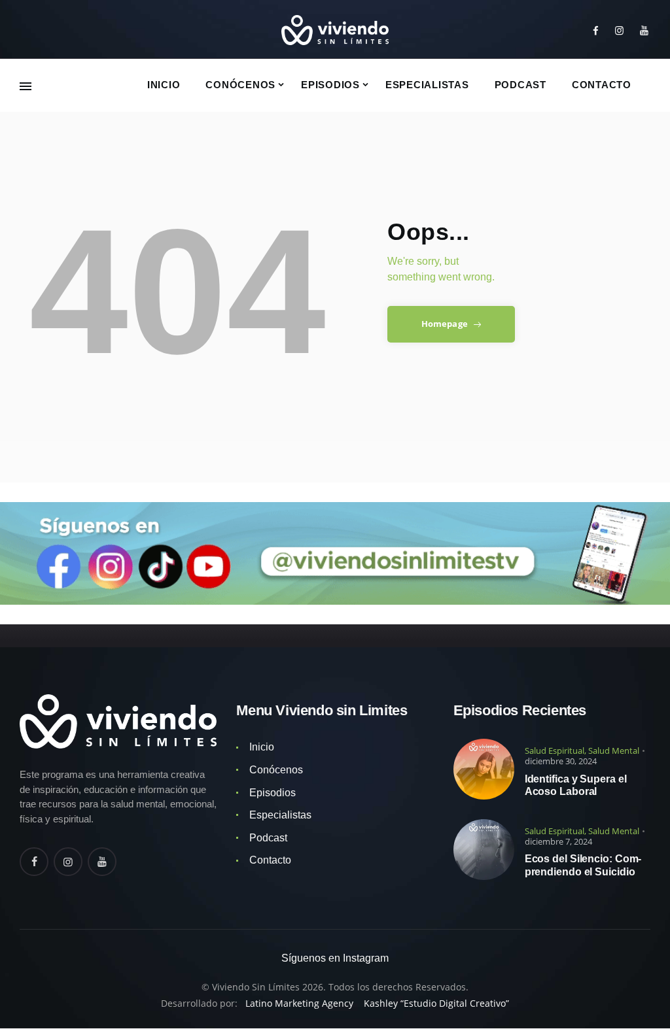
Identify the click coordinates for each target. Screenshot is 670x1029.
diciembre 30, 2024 (561, 761)
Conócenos (276, 769)
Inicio (261, 746)
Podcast (268, 837)
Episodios (272, 792)
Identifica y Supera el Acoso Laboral (576, 785)
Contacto (270, 860)
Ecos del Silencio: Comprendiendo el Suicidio (583, 865)
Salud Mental (613, 750)
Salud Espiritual (554, 750)
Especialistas (280, 814)
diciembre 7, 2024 (558, 841)
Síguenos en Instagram (335, 958)
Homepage (444, 323)
